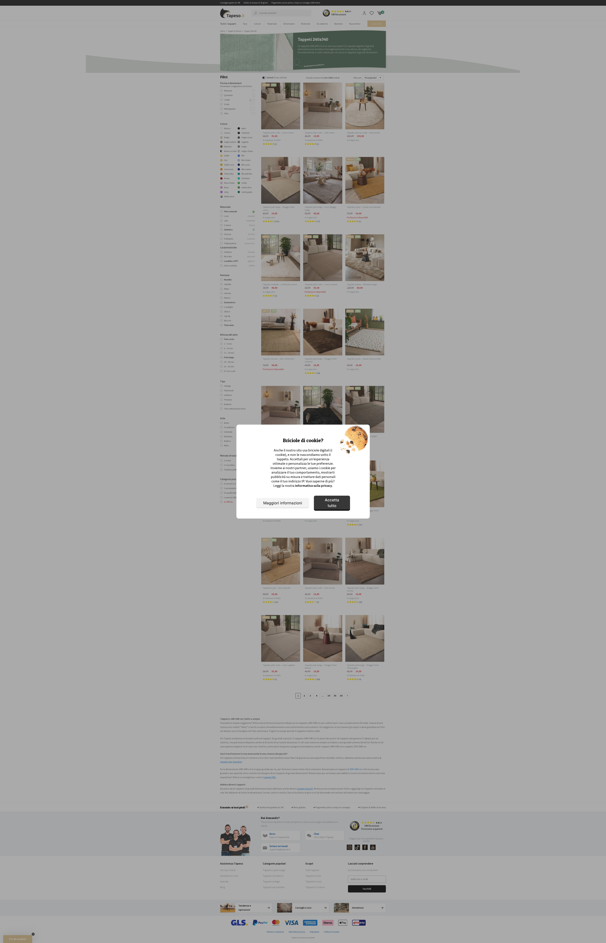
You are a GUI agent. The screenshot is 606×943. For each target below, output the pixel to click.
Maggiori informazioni (282, 503)
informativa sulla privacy (313, 485)
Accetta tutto (332, 503)
